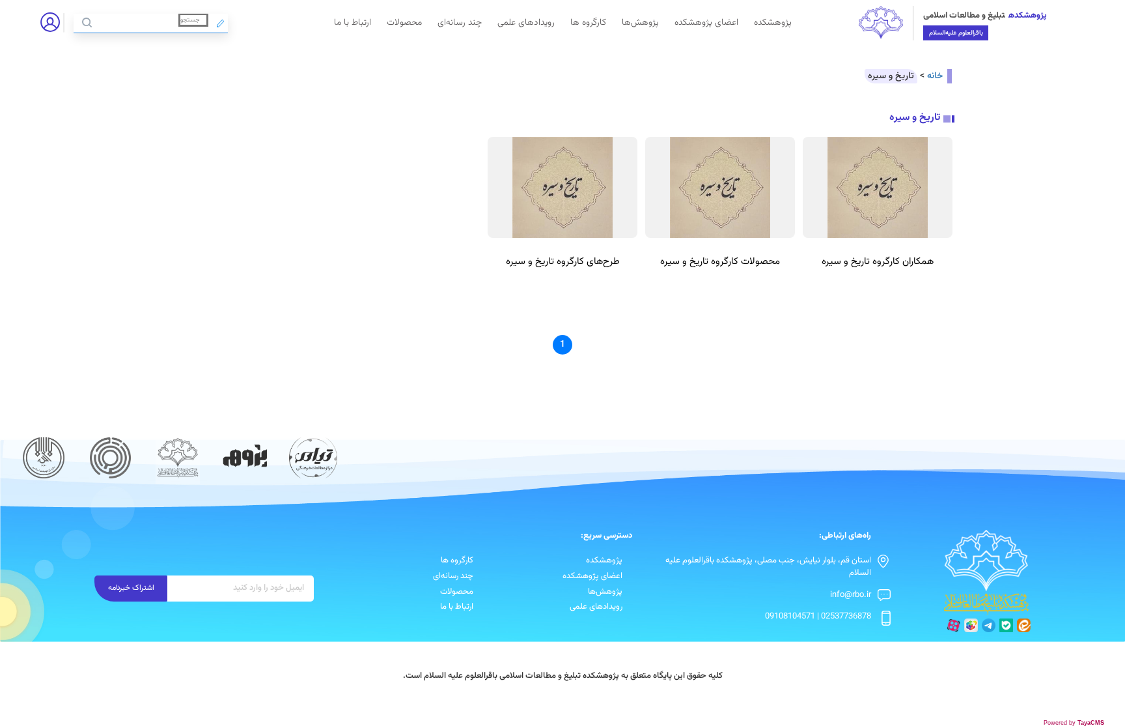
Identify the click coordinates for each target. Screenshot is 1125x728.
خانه (935, 76)
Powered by (1074, 723)
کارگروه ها (588, 22)
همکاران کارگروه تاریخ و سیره (878, 261)
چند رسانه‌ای (460, 22)
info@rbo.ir (850, 595)
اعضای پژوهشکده (706, 22)
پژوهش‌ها (640, 22)
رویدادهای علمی (526, 22)
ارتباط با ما (352, 22)
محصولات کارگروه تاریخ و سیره (720, 261)
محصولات (404, 22)
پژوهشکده (773, 22)
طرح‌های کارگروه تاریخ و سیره (563, 261)
